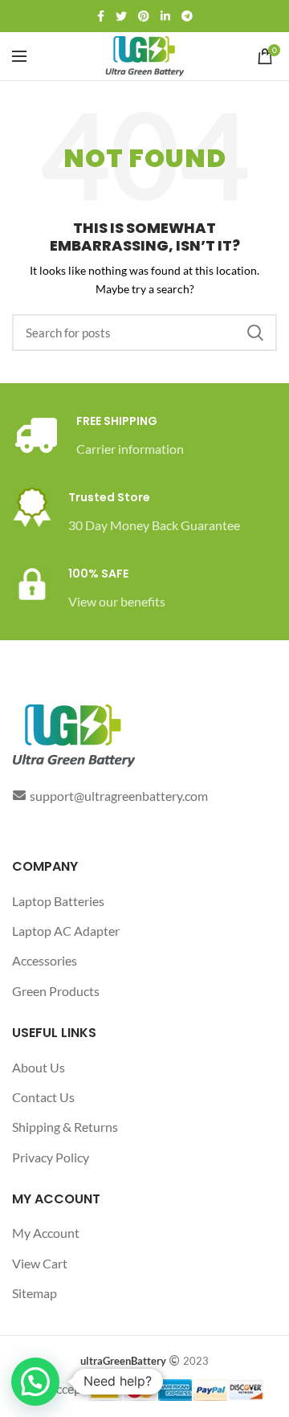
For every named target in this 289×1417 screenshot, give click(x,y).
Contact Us (43, 1097)
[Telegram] (187, 16)
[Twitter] (121, 16)
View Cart (39, 1263)
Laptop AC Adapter (66, 930)
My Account (45, 1232)
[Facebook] (101, 16)
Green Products (56, 990)
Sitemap (34, 1293)
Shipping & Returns (65, 1126)
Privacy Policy (50, 1157)
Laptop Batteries (58, 901)
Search (255, 332)
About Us (38, 1067)
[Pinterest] (143, 16)
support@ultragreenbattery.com (119, 795)
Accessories (44, 960)
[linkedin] (165, 16)
